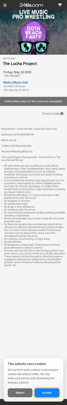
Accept (47, 392)
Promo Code (51, 113)
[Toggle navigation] (5, 6)
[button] (60, 4)
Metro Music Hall (15, 82)
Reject (20, 392)
